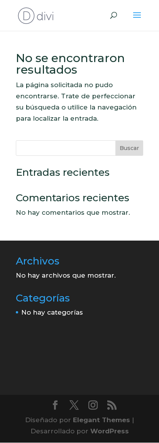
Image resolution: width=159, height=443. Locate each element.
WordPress (109, 431)
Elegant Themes (101, 420)
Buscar (129, 148)
